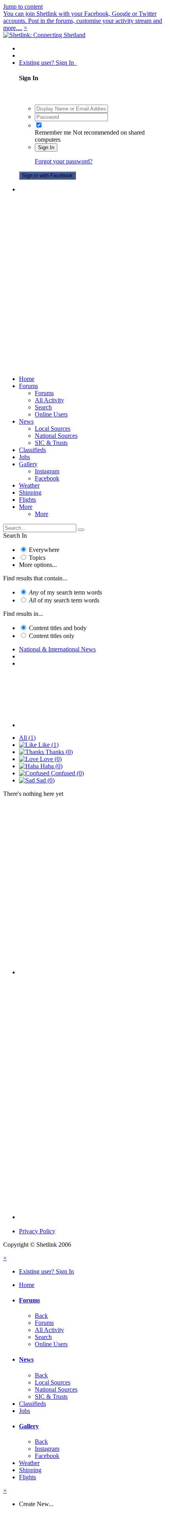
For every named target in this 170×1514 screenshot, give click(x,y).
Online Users (51, 414)
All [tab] (27, 737)
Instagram (47, 471)
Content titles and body (58, 628)
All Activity (49, 400)
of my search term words (65, 592)
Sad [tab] (45, 780)
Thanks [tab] (58, 752)
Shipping (30, 492)
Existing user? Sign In (48, 62)
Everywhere (44, 549)
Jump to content (23, 6)
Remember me (53, 132)
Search (43, 407)
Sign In (46, 147)
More (25, 506)
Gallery (28, 464)
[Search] (81, 530)
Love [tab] (50, 759)
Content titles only (51, 635)
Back (41, 1315)
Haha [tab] (50, 766)
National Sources (56, 435)
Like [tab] (48, 744)
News (26, 421)
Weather (29, 485)
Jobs (24, 457)
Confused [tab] (66, 773)
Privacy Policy (37, 1231)
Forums (28, 386)
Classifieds (32, 450)
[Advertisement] (85, 284)
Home (26, 378)
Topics (37, 557)
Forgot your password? (64, 161)
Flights (27, 499)
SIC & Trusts (51, 442)
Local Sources (52, 428)
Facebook (47, 478)
